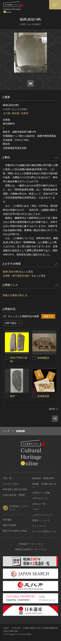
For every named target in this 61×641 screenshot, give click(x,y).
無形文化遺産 (9, 525)
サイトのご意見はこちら (44, 531)
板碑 (12, 396)
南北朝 (15, 113)
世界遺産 (7, 519)
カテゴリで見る (10, 484)
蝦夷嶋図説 (43, 358)
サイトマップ (38, 526)
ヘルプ (35, 509)
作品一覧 (7, 478)
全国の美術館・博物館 (14, 495)
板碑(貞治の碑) (11, 271)
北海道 (24, 113)
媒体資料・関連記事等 (43, 478)
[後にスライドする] (53, 409)
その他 (6, 113)
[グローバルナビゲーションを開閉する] (55, 4)
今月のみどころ (40, 498)
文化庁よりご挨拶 (41, 492)
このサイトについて (42, 515)
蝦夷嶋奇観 (43, 396)
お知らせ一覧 (38, 504)
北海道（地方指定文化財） (17, 275)
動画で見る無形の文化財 (15, 531)
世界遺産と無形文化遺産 (15, 489)
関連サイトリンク (41, 520)
